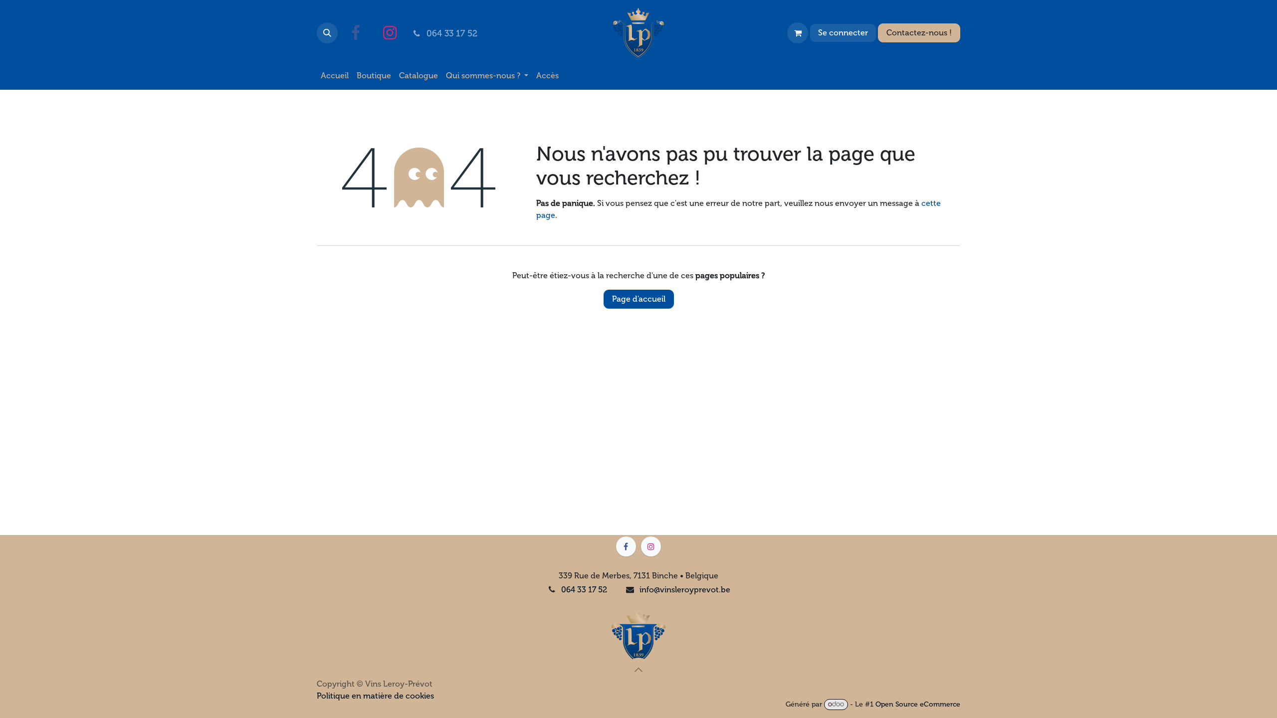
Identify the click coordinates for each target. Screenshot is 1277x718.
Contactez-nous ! (919, 32)
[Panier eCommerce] (797, 32)
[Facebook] (356, 33)
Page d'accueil (638, 299)
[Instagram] (390, 33)
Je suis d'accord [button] (927, 693)
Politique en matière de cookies (369, 704)
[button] (327, 32)
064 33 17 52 (584, 589)
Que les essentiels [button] (858, 693)
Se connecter (843, 32)
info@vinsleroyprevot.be (684, 589)
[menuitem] (335, 76)
